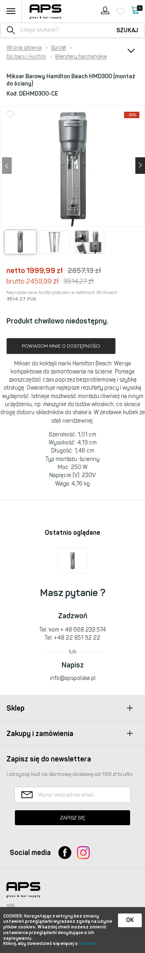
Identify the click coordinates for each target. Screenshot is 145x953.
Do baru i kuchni (26, 56)
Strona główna (23, 47)
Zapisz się (72, 818)
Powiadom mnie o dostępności (61, 346)
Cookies (87, 943)
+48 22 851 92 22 (77, 637)
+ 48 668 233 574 (83, 629)
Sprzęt (58, 47)
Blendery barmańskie (81, 56)
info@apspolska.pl (72, 678)
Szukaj (127, 30)
